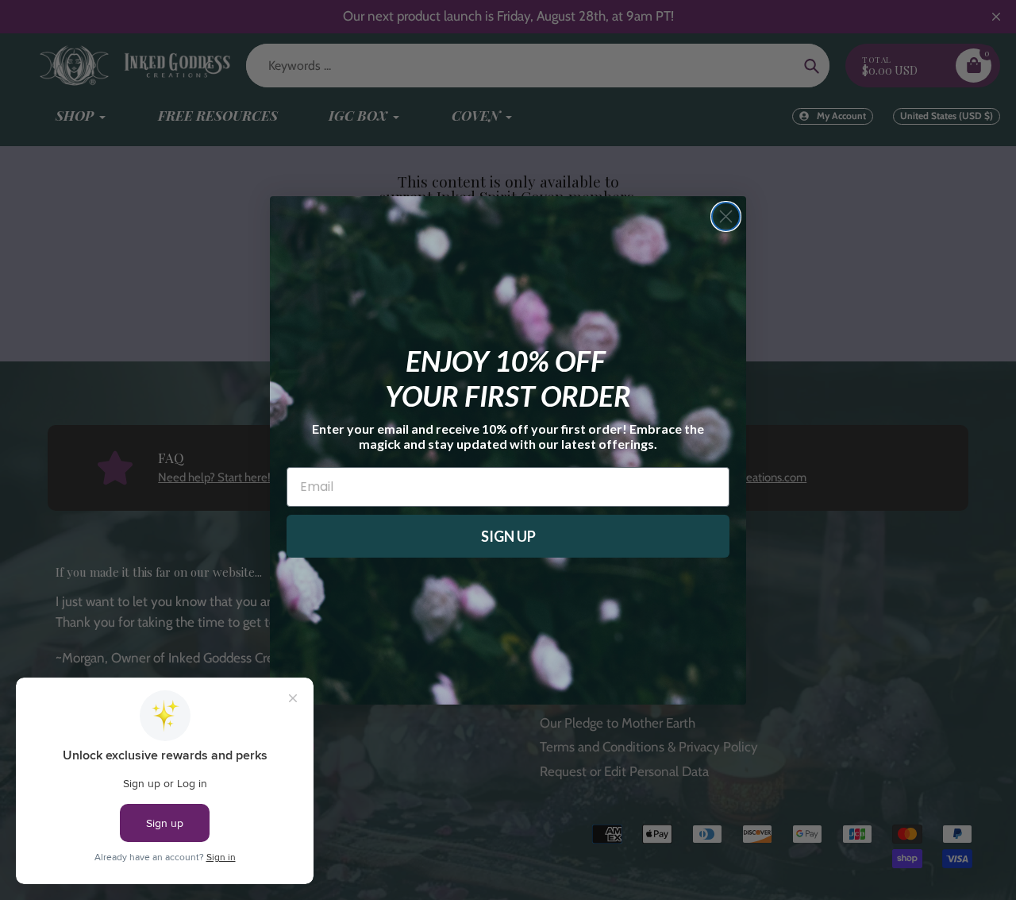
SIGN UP (508, 536)
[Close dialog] (726, 216)
